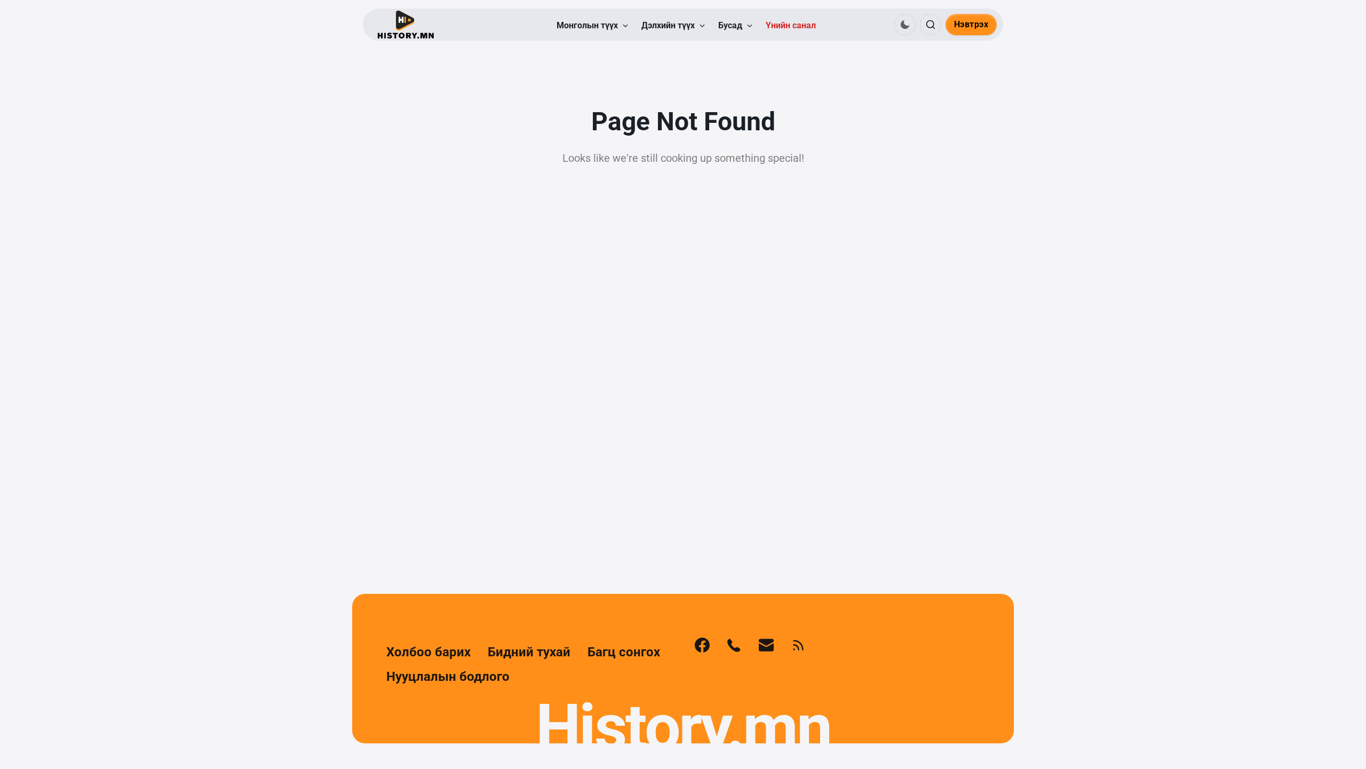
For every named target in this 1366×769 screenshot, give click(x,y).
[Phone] (734, 645)
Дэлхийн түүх (669, 25)
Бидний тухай (529, 652)
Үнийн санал (791, 25)
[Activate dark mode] (905, 24)
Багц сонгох (623, 652)
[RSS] (798, 645)
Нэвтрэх (971, 24)
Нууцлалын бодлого (448, 676)
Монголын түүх (588, 25)
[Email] (766, 645)
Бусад (731, 25)
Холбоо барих (428, 652)
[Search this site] (930, 24)
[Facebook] (702, 645)
